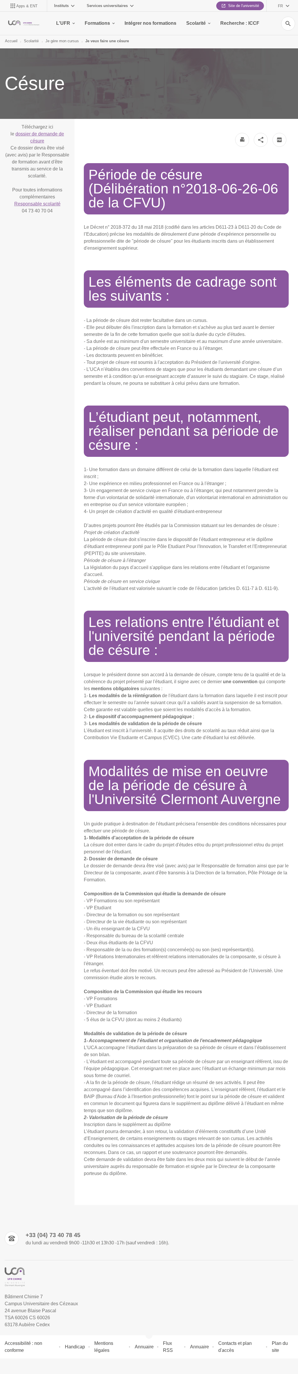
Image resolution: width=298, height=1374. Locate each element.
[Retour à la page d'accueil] (23, 23)
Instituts (61, 5)
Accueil (11, 41)
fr (280, 6)
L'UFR (63, 23)
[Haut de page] (8, 1366)
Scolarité (196, 23)
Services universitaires (107, 5)
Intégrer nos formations (150, 23)
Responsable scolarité (37, 203)
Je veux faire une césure (107, 41)
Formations (97, 23)
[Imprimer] (242, 140)
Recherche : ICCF (239, 23)
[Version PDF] (279, 140)
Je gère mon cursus (62, 41)
